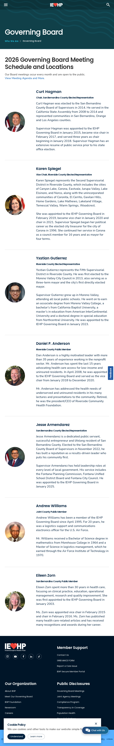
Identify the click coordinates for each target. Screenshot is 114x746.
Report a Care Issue (67, 666)
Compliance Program (68, 702)
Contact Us (63, 655)
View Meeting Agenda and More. (25, 78)
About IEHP (10, 691)
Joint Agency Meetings (69, 696)
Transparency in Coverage (71, 707)
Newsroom (10, 707)
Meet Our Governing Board (19, 696)
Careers (9, 713)
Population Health (66, 713)
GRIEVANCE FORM (65, 660)
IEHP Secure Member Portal (71, 671)
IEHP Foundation (13, 702)
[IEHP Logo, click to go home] (56, 5)
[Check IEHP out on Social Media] (7, 656)
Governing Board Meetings (70, 691)
